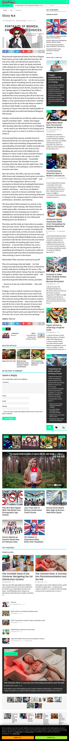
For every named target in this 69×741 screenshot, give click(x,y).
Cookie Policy (18, 732)
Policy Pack (16, 733)
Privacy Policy (29, 732)
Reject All (18, 737)
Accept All (51, 737)
